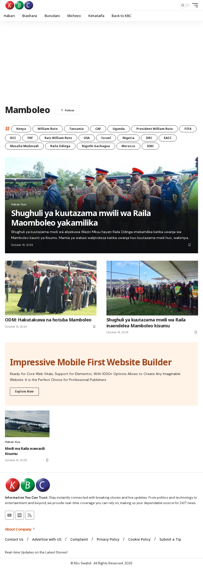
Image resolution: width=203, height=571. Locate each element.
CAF (98, 129)
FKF (30, 138)
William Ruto (48, 129)
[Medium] (19, 515)
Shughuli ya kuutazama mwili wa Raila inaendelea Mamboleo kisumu (146, 322)
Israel (106, 138)
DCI (13, 138)
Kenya (21, 129)
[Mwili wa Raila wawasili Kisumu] (27, 424)
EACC (168, 138)
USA (87, 138)
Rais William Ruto (58, 138)
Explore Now (24, 391)
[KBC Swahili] (19, 5)
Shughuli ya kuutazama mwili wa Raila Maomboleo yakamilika (81, 218)
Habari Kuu (18, 204)
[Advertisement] (101, 63)
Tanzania (76, 129)
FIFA (187, 129)
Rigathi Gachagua (96, 146)
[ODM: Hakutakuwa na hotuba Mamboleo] (51, 288)
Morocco (128, 146)
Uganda (119, 129)
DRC (149, 138)
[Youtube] (9, 515)
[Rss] (29, 515)
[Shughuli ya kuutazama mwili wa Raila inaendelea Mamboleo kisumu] (152, 288)
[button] (172, 5)
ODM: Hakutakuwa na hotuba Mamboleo (48, 320)
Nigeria (128, 138)
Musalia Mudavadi (24, 146)
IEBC (150, 146)
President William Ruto (154, 129)
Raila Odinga (60, 146)
